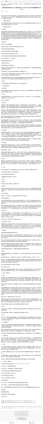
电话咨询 (33, 422)
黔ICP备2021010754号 (22, 419)
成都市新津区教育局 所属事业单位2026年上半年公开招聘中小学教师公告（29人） (19, 400)
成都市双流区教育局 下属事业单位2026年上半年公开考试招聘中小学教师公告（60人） (20, 402)
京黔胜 (12, 422)
